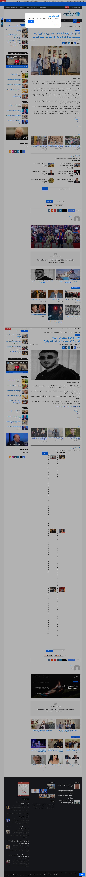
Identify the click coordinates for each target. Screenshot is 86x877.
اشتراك (30, 21)
